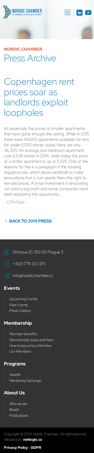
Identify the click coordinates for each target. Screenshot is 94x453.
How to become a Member (30, 345)
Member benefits (23, 333)
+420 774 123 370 (29, 264)
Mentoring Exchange (25, 380)
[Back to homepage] (22, 12)
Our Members (20, 351)
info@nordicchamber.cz (33, 275)
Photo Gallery (20, 310)
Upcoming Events (23, 299)
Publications (18, 415)
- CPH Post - (15, 202)
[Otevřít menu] (67, 12)
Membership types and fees (31, 339)
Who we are (18, 403)
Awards (14, 374)
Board (14, 409)
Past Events (18, 305)
